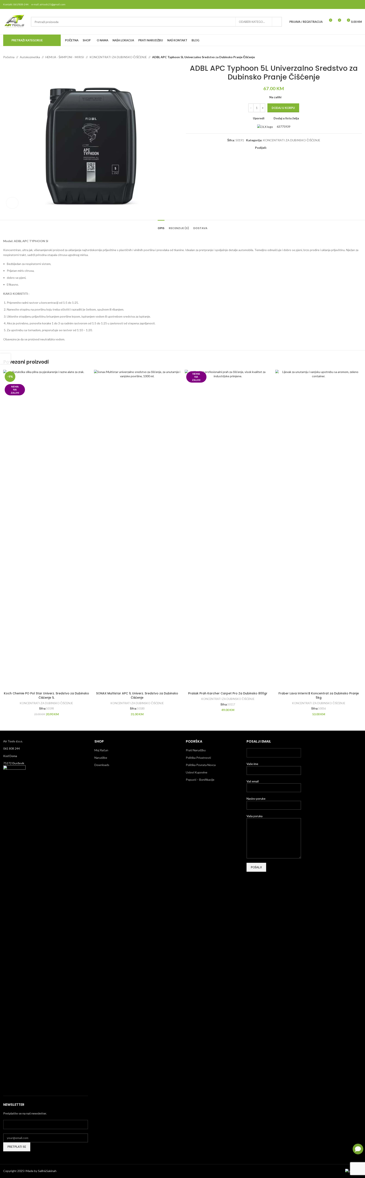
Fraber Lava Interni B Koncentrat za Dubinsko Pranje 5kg (318, 695)
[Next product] (359, 57)
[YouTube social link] (353, 4)
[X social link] (343, 4)
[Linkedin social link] (284, 148)
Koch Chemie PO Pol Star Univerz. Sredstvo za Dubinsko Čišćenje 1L (46, 695)
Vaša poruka (255, 816)
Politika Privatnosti (198, 757)
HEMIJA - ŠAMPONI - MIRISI (64, 57)
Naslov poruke (256, 798)
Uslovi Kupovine (196, 772)
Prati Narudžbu (196, 750)
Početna (8, 57)
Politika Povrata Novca (201, 765)
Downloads (101, 765)
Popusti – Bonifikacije (200, 779)
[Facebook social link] (337, 4)
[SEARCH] (277, 22)
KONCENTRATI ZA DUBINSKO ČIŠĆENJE (118, 57)
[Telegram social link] (289, 148)
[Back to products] (354, 57)
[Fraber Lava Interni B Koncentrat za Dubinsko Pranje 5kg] (318, 529)
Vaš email (253, 781)
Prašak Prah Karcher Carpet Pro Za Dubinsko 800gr (227, 693)
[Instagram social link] (348, 4)
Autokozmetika (30, 57)
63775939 (283, 126)
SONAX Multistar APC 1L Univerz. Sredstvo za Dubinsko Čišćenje (137, 695)
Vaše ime (252, 764)
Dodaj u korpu (283, 108)
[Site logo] (15, 21)
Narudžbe (100, 757)
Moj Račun (101, 750)
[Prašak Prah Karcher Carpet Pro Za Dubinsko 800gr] (228, 529)
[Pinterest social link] (359, 4)
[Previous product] (349, 57)
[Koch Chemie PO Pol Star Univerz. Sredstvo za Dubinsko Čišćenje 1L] (46, 529)
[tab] (161, 226)
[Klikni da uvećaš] (12, 203)
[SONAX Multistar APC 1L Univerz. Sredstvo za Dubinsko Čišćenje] (137, 529)
